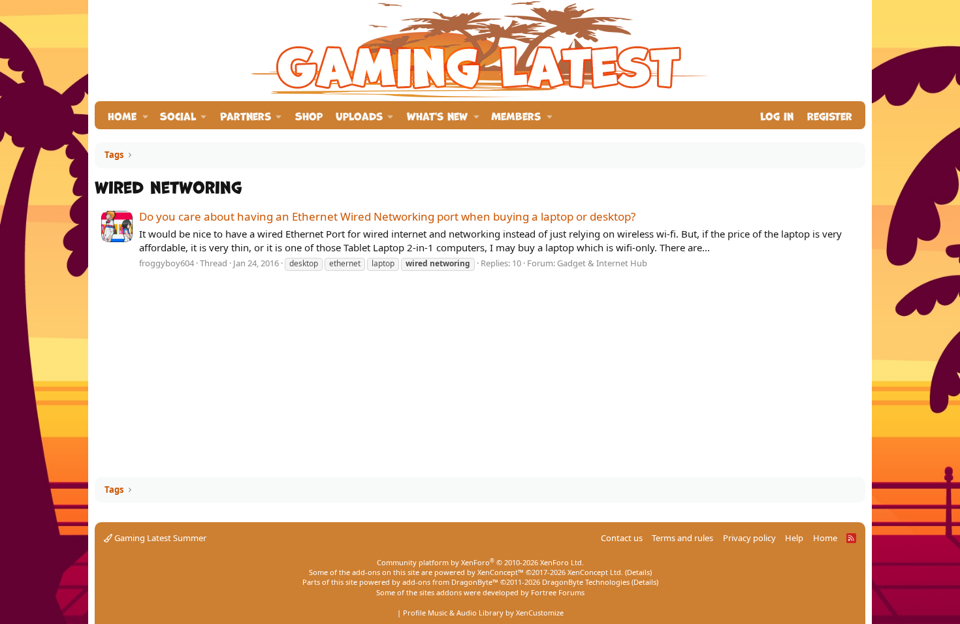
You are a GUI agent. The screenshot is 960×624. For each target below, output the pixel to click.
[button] (145, 115)
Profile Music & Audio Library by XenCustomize (483, 612)
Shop (309, 115)
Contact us (622, 538)
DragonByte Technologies (586, 582)
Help (794, 538)
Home (122, 115)
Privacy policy (749, 538)
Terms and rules (682, 538)
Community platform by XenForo (480, 562)
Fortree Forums (557, 592)
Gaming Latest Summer (159, 538)
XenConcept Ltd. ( (597, 572)
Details (638, 572)
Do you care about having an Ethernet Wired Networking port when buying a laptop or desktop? (387, 216)
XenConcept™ (500, 572)
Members (516, 115)
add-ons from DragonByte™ (450, 582)
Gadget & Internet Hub (602, 263)
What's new (437, 115)
